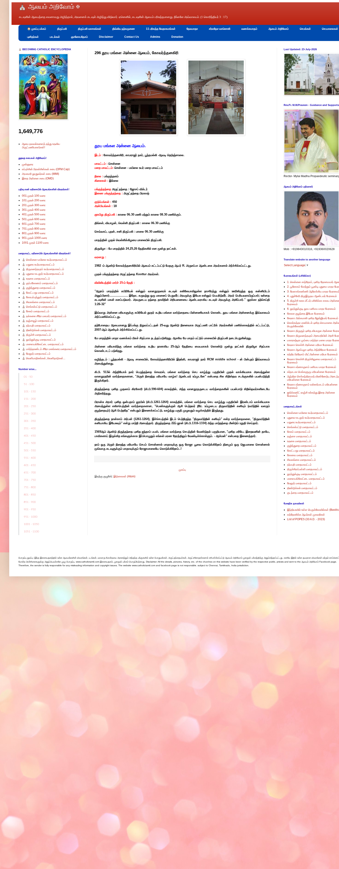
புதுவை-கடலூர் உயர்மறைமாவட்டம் (306, 417)
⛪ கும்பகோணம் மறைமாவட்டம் (40, 283)
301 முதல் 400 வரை (33, 209)
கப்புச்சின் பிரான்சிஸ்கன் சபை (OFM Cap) (46, 169)
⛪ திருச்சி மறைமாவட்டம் (36, 334)
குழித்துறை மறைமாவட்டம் (301, 445)
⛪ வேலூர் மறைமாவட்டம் (36, 353)
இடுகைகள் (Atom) (124, 476)
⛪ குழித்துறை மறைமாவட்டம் (38, 287)
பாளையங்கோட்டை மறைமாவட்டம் (306, 478)
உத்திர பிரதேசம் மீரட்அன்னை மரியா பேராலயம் (312, 354)
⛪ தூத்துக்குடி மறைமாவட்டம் (39, 339)
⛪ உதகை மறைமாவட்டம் (36, 278)
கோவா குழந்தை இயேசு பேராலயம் (306, 313)
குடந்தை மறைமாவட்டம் (300, 492)
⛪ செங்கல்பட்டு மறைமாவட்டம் (39, 306)
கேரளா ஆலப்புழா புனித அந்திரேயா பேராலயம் (312, 349)
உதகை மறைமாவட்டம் (299, 441)
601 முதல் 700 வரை (33, 223)
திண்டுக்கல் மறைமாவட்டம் (302, 488)
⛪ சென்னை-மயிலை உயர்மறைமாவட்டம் (44, 259)
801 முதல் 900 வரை (33, 233)
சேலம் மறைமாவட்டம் (298, 431)
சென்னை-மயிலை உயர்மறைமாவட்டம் (307, 412)
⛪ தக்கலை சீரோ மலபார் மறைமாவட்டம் (44, 316)
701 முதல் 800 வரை (33, 228)
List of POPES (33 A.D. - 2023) (306, 519)
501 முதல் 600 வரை (33, 219)
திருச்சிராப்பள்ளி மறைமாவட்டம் (304, 469)
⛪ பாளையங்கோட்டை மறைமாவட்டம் (43, 344)
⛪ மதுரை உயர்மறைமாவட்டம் (38, 264)
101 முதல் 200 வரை (33, 200)
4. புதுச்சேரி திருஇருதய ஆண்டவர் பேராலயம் (312, 296)
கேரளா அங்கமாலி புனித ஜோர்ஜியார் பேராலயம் (312, 318)
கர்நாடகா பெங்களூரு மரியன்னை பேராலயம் (311, 371)
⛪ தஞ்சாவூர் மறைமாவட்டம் (38, 320)
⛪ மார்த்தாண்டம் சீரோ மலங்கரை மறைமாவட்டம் (49, 349)
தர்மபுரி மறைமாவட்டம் (299, 464)
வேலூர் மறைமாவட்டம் (299, 483)
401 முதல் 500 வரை (33, 214)
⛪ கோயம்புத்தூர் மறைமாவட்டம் (40, 297)
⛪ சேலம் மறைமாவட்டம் (35, 311)
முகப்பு (182, 469)
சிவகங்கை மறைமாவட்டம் (301, 459)
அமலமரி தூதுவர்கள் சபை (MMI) (40, 173)
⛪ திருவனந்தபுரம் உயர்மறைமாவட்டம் (43, 269)
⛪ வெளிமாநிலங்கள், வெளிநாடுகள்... (43, 358)
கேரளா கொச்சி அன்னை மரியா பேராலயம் (310, 345)
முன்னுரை (27, 164)
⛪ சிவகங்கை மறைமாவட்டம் (38, 302)
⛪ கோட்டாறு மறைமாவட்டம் (38, 292)
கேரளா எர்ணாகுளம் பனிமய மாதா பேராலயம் (311, 367)
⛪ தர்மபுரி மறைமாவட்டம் (36, 325)
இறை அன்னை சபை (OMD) (38, 178)
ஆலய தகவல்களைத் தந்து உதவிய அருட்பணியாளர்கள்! (41, 145)
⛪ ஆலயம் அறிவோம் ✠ (49, 6)
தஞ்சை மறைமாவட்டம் (299, 436)
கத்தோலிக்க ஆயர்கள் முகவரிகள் (306, 514)
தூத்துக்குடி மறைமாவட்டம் (302, 474)
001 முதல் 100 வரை (33, 195)
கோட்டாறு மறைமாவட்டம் (301, 450)
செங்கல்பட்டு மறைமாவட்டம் (302, 427)
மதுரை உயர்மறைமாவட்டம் (301, 422)
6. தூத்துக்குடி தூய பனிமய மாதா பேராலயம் (311, 308)
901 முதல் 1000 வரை (34, 237)
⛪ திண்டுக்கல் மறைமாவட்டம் (39, 330)
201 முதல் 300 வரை (33, 205)
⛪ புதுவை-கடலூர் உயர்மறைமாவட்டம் (43, 273)
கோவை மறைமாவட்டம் (299, 455)
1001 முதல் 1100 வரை (35, 242)
